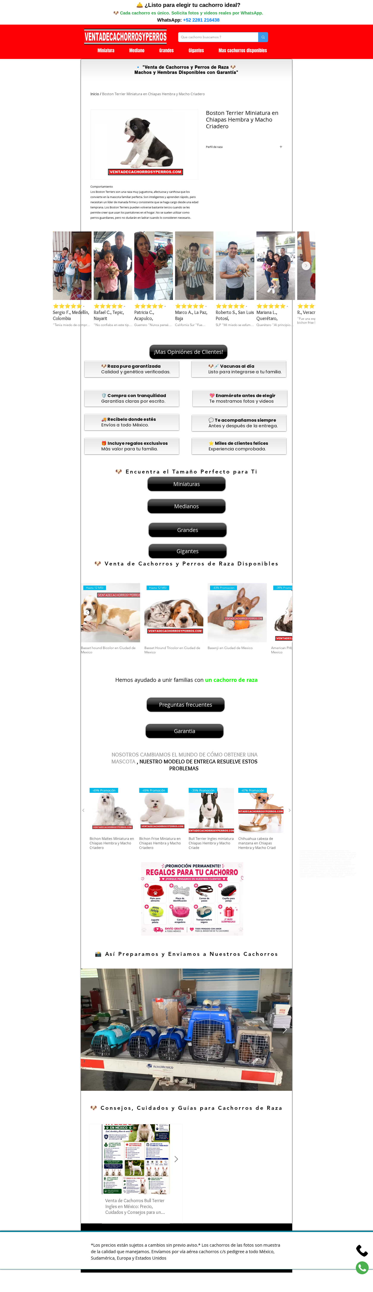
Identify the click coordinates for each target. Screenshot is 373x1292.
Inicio (94, 94)
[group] (186, 621)
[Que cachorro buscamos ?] (263, 37)
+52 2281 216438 (201, 20)
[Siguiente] (286, 612)
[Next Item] (306, 265)
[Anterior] (86, 612)
